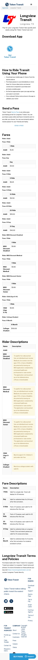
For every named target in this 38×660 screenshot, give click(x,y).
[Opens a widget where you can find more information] (29, 656)
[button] (31, 4)
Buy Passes (19, 657)
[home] (14, 4)
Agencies (5, 8)
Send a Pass (15, 112)
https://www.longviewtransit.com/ (18, 570)
